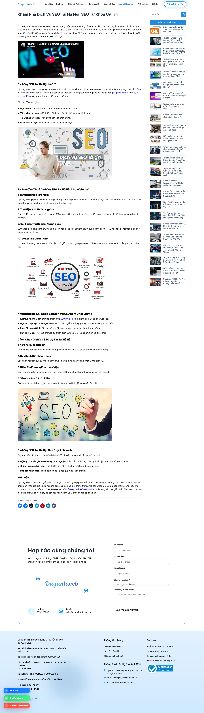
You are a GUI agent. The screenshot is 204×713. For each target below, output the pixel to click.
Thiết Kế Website (75, 4)
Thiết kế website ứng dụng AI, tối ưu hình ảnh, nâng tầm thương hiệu (174, 40)
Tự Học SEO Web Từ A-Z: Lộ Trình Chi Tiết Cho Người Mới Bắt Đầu (174, 236)
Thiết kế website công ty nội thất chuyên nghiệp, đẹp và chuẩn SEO (174, 74)
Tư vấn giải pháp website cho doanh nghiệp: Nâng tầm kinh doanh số (174, 149)
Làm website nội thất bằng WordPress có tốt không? (173, 84)
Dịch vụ (59, 4)
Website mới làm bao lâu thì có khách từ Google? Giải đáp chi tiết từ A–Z (174, 51)
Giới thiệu (48, 4)
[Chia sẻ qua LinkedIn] (48, 505)
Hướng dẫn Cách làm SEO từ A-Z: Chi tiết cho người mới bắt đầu (174, 226)
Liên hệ (155, 4)
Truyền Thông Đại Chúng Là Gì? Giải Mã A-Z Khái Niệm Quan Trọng (174, 260)
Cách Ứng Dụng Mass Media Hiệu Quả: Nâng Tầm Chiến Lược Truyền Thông (174, 248)
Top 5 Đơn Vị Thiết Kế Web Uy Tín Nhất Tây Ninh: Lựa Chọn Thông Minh (173, 172)
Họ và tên (118, 545)
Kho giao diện (94, 4)
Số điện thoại (120, 556)
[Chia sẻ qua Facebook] (20, 505)
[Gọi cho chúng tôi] (30, 699)
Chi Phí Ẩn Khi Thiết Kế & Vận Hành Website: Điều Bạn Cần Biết (174, 193)
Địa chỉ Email (119, 568)
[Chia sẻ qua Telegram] (37, 505)
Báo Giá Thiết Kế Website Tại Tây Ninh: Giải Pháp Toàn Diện (173, 183)
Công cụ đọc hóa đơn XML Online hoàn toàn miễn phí (173, 29)
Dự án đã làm (109, 4)
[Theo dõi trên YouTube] (36, 699)
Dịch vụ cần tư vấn (122, 580)
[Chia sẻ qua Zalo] (25, 505)
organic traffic (120, 92)
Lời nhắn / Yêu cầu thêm (124, 590)
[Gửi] (183, 14)
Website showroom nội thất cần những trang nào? (173, 106)
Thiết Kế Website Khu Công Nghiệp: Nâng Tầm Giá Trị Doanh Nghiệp (174, 160)
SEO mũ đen (67, 319)
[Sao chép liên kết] (54, 505)
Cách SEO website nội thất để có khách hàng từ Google (174, 95)
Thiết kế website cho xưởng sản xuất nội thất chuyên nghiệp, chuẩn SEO (174, 62)
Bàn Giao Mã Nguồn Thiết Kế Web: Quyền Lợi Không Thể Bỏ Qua (174, 281)
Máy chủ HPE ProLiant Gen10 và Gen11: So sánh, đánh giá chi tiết (174, 270)
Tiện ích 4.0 (143, 4)
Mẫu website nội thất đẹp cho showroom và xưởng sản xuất (173, 138)
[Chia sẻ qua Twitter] (31, 505)
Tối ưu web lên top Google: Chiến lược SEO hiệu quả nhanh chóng (174, 215)
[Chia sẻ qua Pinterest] (42, 505)
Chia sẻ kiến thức (125, 4)
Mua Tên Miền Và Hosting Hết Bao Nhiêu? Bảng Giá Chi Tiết (174, 204)
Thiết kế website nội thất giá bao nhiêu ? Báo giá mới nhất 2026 (174, 127)
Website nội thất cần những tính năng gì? (172, 116)
